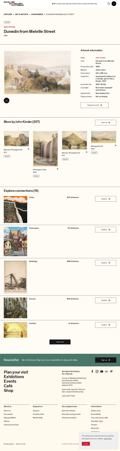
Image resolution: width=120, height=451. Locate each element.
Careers (94, 424)
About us (7, 410)
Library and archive (11, 424)
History (6, 421)
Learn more (108, 439)
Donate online (38, 414)
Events (10, 381)
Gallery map (96, 410)
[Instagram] (97, 371)
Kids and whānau (68, 410)
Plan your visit (16, 372)
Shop (8, 390)
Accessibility (96, 414)
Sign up (104, 360)
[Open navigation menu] (114, 3)
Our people (8, 414)
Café (8, 386)
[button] (16, 154)
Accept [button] (86, 444)
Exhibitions (14, 377)
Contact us (95, 431)
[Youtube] (101, 371)
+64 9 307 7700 (68, 396)
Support (36, 410)
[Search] (108, 3)
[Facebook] (92, 371)
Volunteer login (97, 421)
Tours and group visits (99, 417)
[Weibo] (111, 371)
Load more (60, 342)
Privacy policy (9, 444)
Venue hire (95, 428)
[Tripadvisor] (106, 371)
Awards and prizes (69, 417)
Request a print (93, 105)
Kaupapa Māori (10, 417)
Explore (104, 199)
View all (104, 122)
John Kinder (9, 27)
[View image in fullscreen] (6, 100)
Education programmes (71, 414)
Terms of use (20, 444)
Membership (38, 417)
